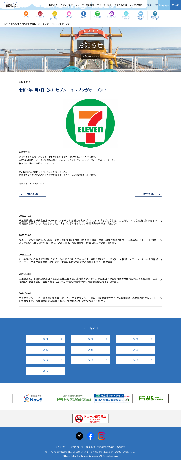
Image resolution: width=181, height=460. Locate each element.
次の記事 (148, 194)
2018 (45, 360)
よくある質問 (136, 5)
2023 (90, 339)
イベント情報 (66, 5)
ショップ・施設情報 (84, 5)
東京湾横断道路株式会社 (67, 452)
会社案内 (90, 446)
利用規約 (121, 446)
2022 (135, 339)
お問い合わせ (77, 446)
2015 (45, 370)
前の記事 (32, 194)
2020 (90, 349)
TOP (6, 23)
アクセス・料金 (104, 5)
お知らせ (53, 5)
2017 (90, 360)
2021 (45, 349)
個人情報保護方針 (105, 446)
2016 (135, 360)
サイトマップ (62, 446)
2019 (135, 349)
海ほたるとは (120, 5)
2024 (45, 339)
